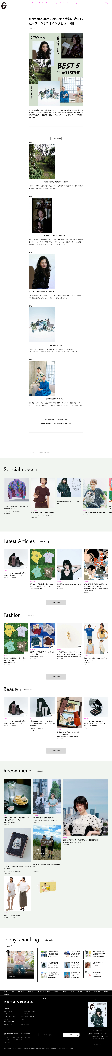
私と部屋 (6, 1019)
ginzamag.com (71, 112)
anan (5, 1048)
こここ (67, 1048)
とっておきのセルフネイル (9, 1013)
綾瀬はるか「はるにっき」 (9, 1024)
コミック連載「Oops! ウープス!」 (28, 1011)
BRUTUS (9, 1048)
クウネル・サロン (61, 1048)
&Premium (38, 1048)
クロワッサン (20, 1048)
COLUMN (88, 992)
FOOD (72, 992)
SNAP (13, 992)
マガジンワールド (25, 1053)
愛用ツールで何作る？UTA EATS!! (28, 1016)
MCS (72, 1048)
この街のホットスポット (26, 1021)
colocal (47, 1048)
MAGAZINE (6, 994)
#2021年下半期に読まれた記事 (43, 452)
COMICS (80, 992)
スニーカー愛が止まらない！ (10, 1011)
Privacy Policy (39, 1053)
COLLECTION (21, 992)
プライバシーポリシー (20, 1037)
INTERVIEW (56, 992)
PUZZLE (106, 992)
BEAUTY (39, 992)
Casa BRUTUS (27, 1048)
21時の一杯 (23, 1019)
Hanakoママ (53, 1048)
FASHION (6, 992)
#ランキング (31, 452)
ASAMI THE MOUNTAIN (9, 1021)
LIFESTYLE (65, 992)
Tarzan (43, 1048)
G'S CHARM (31, 992)
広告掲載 (32, 1053)
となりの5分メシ (24, 1013)
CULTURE (47, 992)
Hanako (33, 1048)
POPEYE (14, 1048)
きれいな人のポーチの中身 (9, 1016)
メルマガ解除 (7, 1042)
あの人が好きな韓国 (25, 1024)
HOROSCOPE (97, 992)
